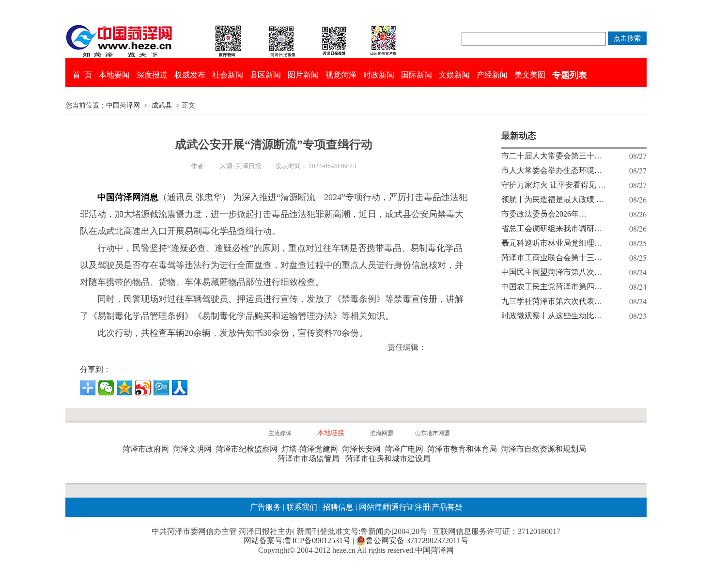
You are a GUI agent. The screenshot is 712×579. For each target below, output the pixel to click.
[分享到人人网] (179, 387)
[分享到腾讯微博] (161, 387)
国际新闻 (416, 75)
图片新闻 (303, 75)
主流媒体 (280, 433)
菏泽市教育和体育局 (464, 449)
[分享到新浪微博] (143, 387)
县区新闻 (265, 75)
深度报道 (152, 75)
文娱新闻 (454, 75)
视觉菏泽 (340, 75)
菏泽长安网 (363, 449)
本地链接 (330, 433)
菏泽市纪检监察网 (248, 449)
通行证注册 (410, 507)
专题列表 (569, 75)
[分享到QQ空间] (124, 387)
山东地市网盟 (432, 433)
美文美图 (529, 75)
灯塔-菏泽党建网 (311, 449)
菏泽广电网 (406, 449)
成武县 (162, 105)
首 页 (82, 75)
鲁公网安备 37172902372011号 (417, 540)
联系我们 (301, 507)
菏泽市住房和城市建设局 (389, 458)
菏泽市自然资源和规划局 (545, 449)
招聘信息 (338, 507)
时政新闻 (378, 75)
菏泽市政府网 (148, 449)
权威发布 (189, 75)
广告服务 (265, 507)
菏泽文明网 (194, 449)
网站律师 (373, 507)
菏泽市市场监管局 (310, 458)
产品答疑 (447, 507)
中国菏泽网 (123, 105)
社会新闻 (227, 75)
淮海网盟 (381, 433)
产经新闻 (492, 75)
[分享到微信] (106, 387)
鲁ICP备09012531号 (317, 540)
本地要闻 (114, 75)
